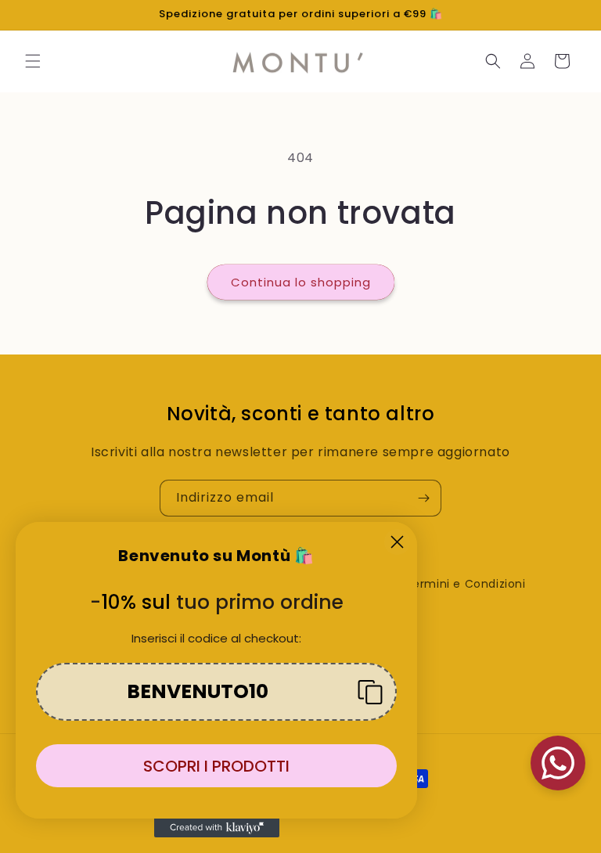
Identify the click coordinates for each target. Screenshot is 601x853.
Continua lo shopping (301, 282)
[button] (33, 61)
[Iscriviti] (423, 498)
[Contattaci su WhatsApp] (558, 763)
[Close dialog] (397, 542)
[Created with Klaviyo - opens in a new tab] (216, 828)
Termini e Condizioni (465, 584)
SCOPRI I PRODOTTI (216, 766)
